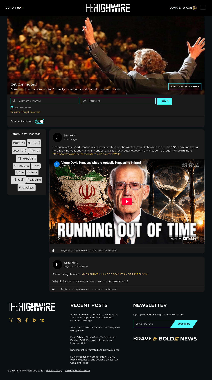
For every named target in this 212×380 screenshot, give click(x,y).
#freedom (27, 158)
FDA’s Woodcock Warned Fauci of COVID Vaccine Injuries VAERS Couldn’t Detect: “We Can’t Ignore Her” (94, 360)
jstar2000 (70, 135)
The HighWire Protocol (77, 371)
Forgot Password (31, 112)
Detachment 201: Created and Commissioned (95, 350)
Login (77, 250)
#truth (18, 180)
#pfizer (20, 172)
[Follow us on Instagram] (18, 320)
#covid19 (20, 150)
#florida (35, 150)
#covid (34, 143)
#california (19, 143)
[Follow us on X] (11, 320)
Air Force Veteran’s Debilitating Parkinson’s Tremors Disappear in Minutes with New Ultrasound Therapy (93, 318)
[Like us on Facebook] (26, 320)
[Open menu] (203, 7)
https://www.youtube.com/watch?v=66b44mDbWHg (86, 154)
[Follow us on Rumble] (34, 321)
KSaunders (71, 262)
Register (15, 112)
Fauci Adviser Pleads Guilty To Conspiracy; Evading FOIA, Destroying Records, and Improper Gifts (93, 340)
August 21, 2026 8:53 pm (76, 267)
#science (32, 172)
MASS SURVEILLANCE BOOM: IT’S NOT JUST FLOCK (114, 274)
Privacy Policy (54, 371)
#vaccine (34, 179)
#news (35, 166)
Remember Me (23, 107)
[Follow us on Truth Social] (42, 321)
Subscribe (184, 324)
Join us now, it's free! (185, 87)
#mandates (21, 166)
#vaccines (26, 187)
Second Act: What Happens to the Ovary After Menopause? (95, 329)
